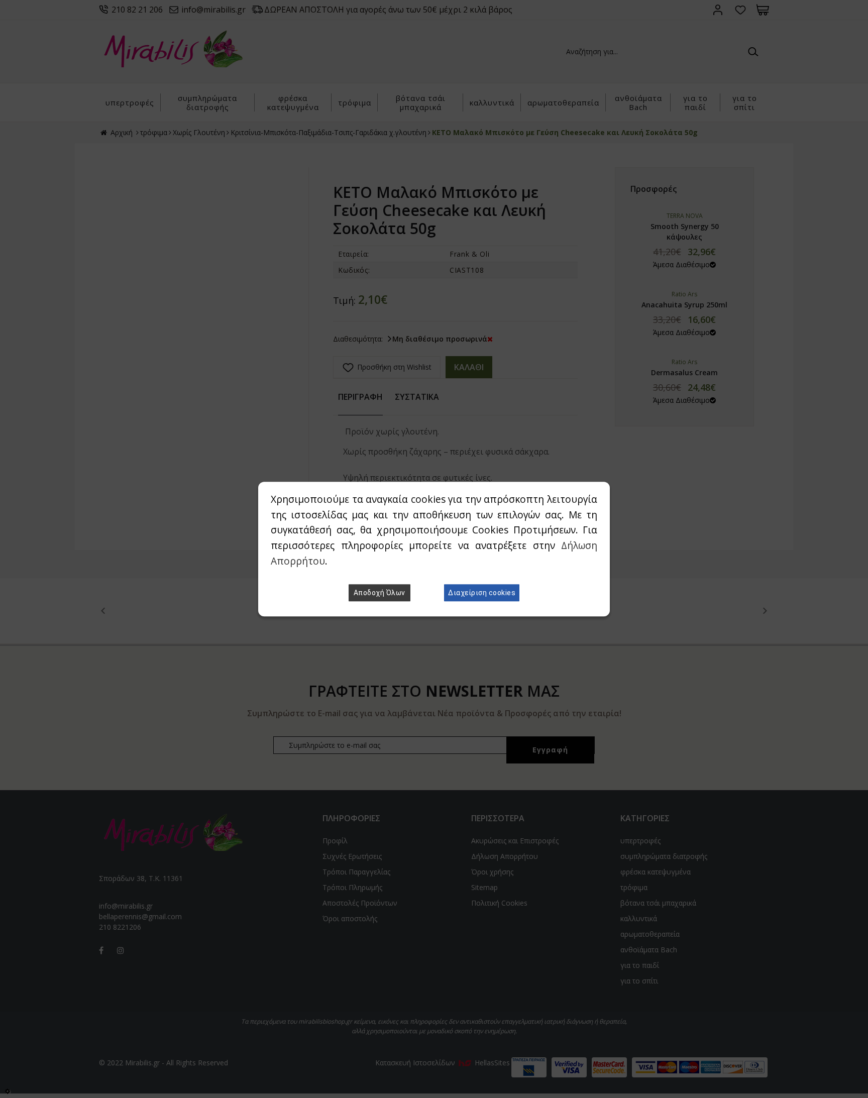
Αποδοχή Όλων (379, 593)
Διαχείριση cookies (481, 593)
